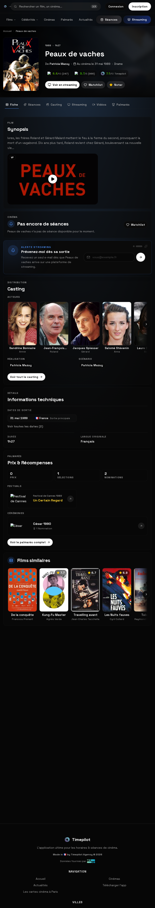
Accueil (40, 879)
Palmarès (67, 19)
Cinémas (49, 19)
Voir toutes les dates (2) (25, 426)
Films (9, 19)
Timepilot (81, 839)
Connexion (116, 6)
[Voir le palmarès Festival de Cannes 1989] (70, 499)
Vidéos (101, 104)
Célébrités (28, 19)
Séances (111, 19)
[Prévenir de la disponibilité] (140, 257)
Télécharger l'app (114, 885)
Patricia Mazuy (59, 64)
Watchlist (96, 85)
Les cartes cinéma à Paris (40, 891)
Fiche (14, 104)
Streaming (139, 19)
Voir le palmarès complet (28, 542)
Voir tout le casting (24, 377)
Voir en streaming (65, 85)
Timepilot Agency (82, 854)
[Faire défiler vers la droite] (146, 324)
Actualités (86, 19)
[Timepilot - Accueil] (5, 6)
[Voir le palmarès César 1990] (141, 526)
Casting (56, 104)
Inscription (140, 6)
